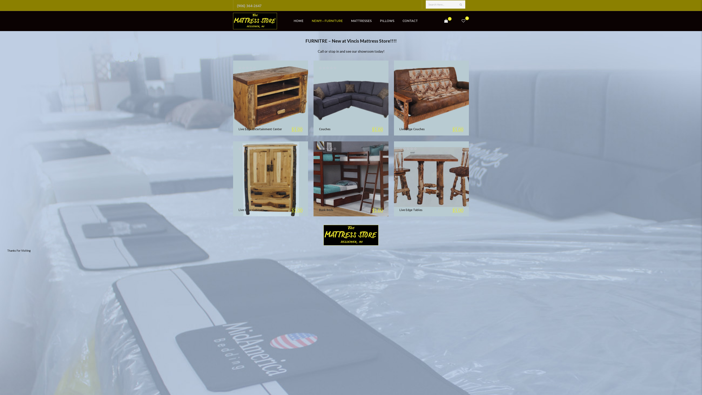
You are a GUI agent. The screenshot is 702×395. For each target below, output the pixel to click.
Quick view (294, 98)
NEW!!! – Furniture (327, 21)
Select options (278, 98)
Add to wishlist (247, 98)
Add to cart (278, 179)
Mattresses (361, 21)
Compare (262, 98)
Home (298, 21)
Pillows (387, 21)
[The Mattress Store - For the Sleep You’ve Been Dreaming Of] (255, 21)
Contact (410, 21)
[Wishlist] (463, 21)
